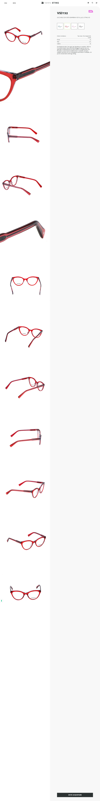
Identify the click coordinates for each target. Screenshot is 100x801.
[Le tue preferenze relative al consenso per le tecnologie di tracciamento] (1, 600)
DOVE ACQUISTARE (75, 795)
